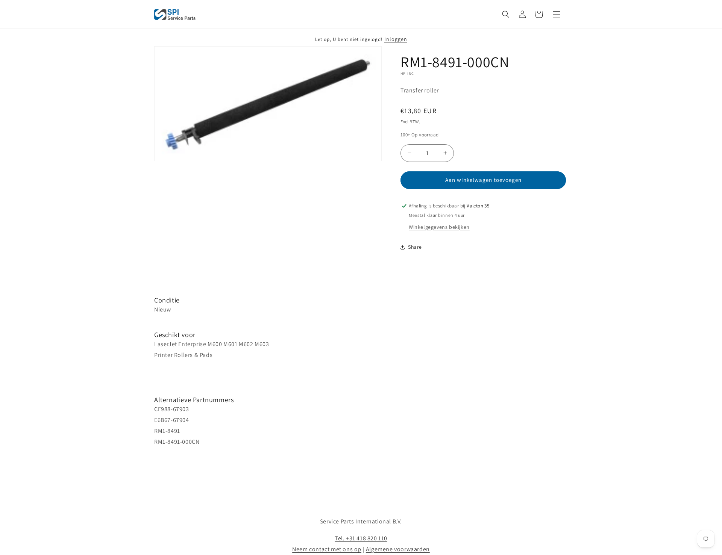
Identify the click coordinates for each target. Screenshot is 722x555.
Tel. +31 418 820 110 (361, 538)
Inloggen (395, 39)
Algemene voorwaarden (398, 549)
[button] (506, 14)
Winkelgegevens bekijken (439, 227)
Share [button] (415, 246)
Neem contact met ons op (326, 549)
